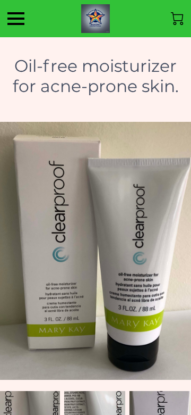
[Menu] (15, 18)
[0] (177, 18)
